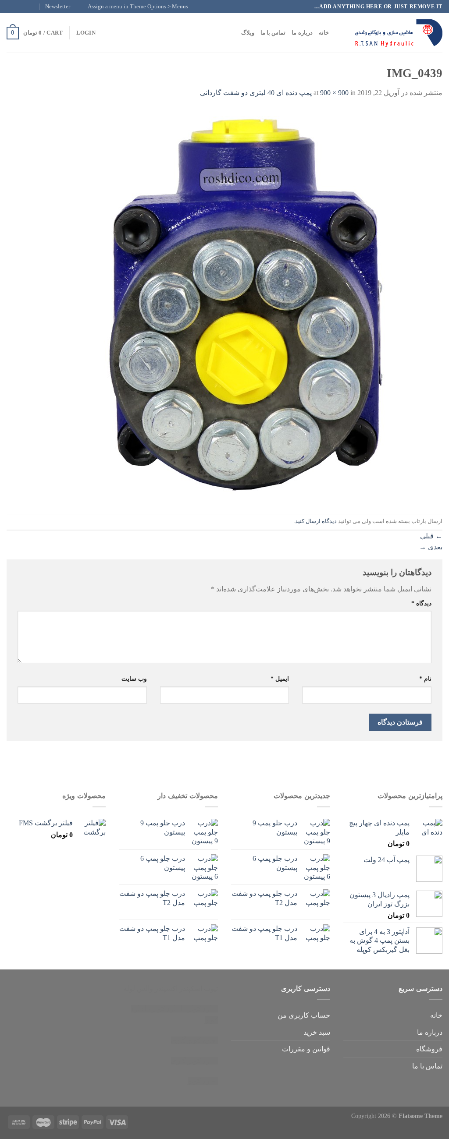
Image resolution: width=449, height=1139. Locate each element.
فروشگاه (429, 1049)
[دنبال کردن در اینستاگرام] (27, 7)
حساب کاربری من (304, 1015)
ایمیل (280, 678)
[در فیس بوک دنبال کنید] (36, 7)
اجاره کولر (167, 1008)
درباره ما (302, 33)
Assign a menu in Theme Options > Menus (138, 7)
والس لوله (138, 988)
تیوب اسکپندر (198, 988)
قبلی (431, 536)
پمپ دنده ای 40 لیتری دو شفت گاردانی (256, 92)
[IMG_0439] (245, 305)
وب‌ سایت (134, 678)
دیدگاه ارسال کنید (316, 521)
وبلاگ (247, 33)
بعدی (430, 547)
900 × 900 (334, 92)
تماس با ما (273, 33)
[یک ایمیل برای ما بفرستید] (11, 7)
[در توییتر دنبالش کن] (19, 7)
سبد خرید (316, 1032)
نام (425, 678)
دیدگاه (421, 603)
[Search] (338, 33)
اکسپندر (166, 988)
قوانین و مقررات (306, 1049)
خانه (324, 33)
